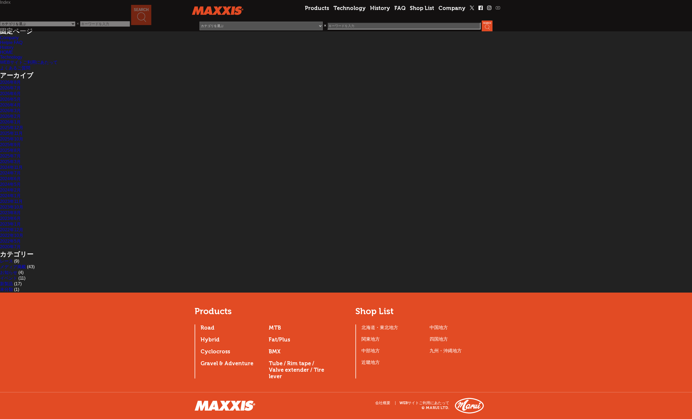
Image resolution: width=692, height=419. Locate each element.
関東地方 (370, 339)
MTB (275, 327)
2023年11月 (11, 201)
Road (207, 327)
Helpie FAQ (11, 42)
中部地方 (370, 350)
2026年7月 (10, 88)
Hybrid (210, 339)
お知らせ (8, 272)
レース (6, 261)
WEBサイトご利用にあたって (29, 62)
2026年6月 (10, 93)
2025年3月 (10, 161)
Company (451, 8)
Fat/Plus (279, 339)
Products (317, 8)
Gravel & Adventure (227, 363)
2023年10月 (11, 207)
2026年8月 (10, 82)
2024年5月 (10, 184)
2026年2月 (10, 116)
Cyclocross (215, 351)
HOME (6, 52)
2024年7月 (10, 173)
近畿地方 (370, 362)
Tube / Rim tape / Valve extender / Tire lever (296, 370)
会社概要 (382, 403)
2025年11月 (11, 133)
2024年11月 (11, 167)
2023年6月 (10, 218)
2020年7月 (10, 246)
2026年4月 (10, 105)
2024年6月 (10, 178)
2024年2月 (10, 190)
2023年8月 (10, 212)
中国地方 (439, 327)
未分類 (6, 289)
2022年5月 (10, 241)
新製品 (6, 283)
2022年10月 (11, 235)
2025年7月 (10, 156)
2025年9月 (10, 144)
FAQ (399, 8)
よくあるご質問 (15, 68)
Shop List (422, 8)
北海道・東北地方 (379, 327)
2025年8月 (10, 150)
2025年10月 (11, 139)
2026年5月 (10, 99)
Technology (349, 8)
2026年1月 (10, 122)
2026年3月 (10, 110)
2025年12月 (11, 127)
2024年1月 (10, 195)
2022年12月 (11, 229)
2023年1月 (10, 224)
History (380, 8)
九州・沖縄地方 (446, 350)
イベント (8, 278)
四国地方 (439, 339)
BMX (275, 351)
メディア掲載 (13, 266)
